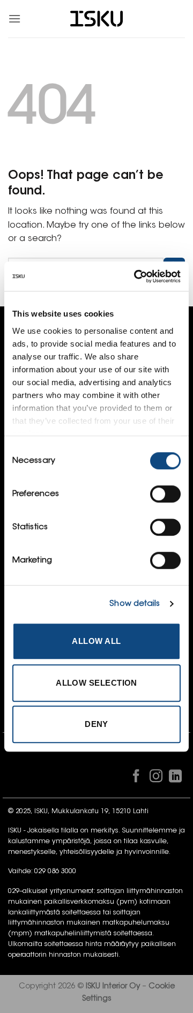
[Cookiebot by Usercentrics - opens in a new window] (136, 276)
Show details (134, 604)
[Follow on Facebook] (136, 778)
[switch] (165, 493)
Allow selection (96, 682)
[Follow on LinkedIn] (175, 778)
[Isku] (96, 19)
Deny (96, 724)
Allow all (96, 641)
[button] (14, 18)
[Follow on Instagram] (155, 778)
